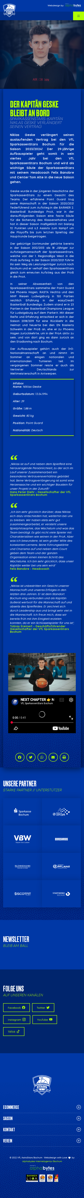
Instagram (15, 1019)
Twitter (41, 1007)
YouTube (42, 1019)
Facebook (14, 1007)
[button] (19, 757)
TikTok (12, 1031)
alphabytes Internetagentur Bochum (42, 1161)
